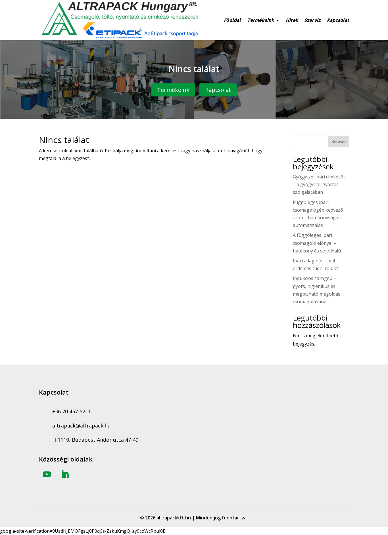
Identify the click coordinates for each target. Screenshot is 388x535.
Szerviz (312, 20)
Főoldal (232, 20)
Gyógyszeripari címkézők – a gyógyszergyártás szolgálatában (319, 184)
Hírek (292, 20)
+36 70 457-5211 (71, 411)
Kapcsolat (338, 20)
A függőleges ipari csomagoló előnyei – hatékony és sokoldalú (317, 243)
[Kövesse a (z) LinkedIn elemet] (65, 474)
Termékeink (260, 20)
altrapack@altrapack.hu (81, 425)
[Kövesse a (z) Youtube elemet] (47, 474)
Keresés (338, 141)
